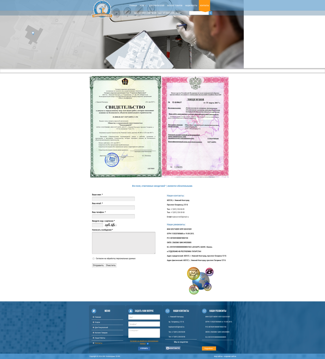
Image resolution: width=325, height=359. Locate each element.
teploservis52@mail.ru (180, 217)
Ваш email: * (97, 203)
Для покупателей (101, 327)
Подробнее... (209, 348)
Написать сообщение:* (102, 230)
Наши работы (100, 338)
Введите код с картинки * (103, 221)
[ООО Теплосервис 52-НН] (102, 9)
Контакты (98, 343)
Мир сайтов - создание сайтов (225, 356)
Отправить (144, 348)
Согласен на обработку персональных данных (115, 258)
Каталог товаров (101, 333)
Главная (98, 317)
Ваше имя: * (97, 194)
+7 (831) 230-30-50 (171, 13)
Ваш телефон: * (99, 212)
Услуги (97, 322)
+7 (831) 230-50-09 (147, 13)
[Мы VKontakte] (173, 348)
